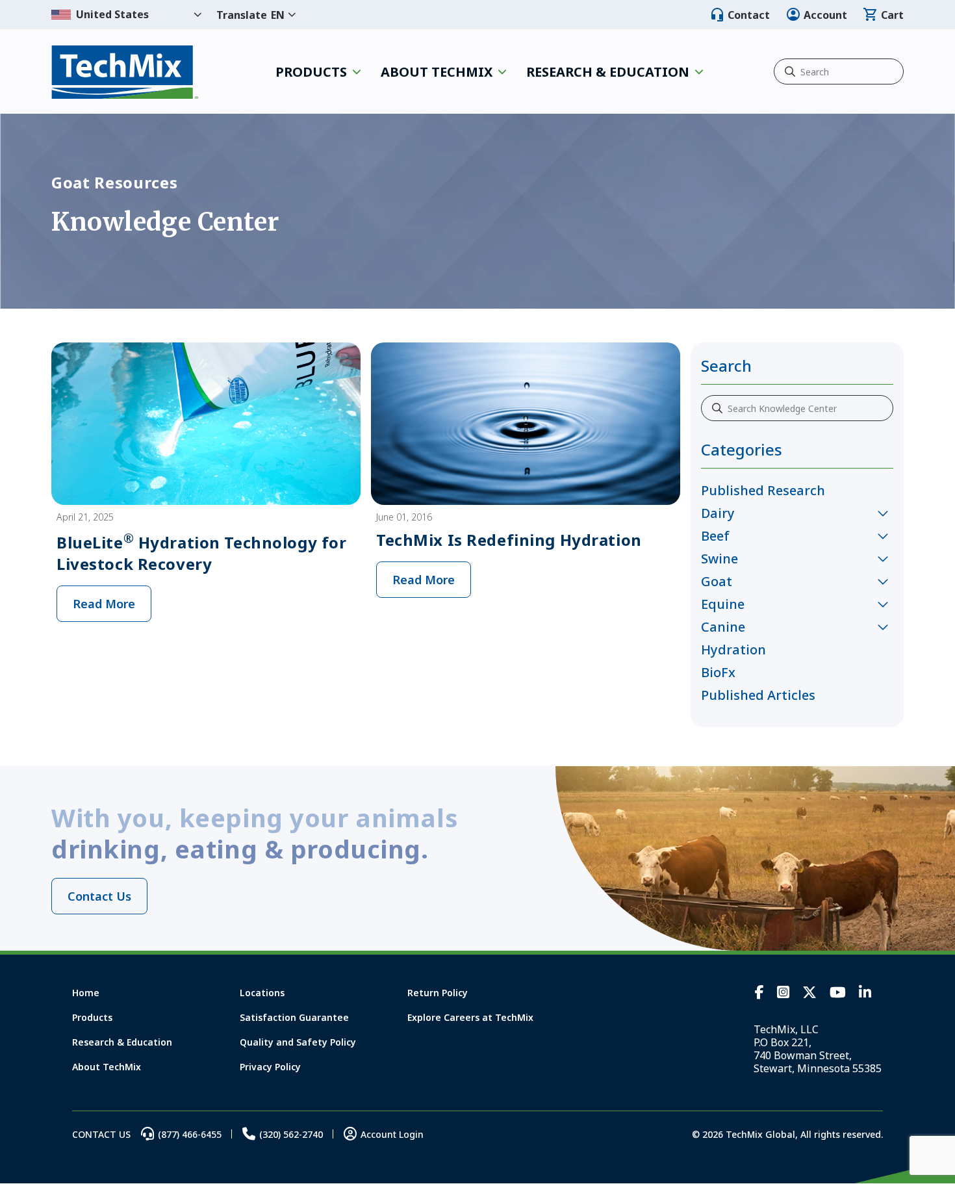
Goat (716, 581)
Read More (104, 603)
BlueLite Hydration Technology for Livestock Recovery (201, 553)
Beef (715, 536)
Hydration (733, 649)
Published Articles (758, 695)
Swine (719, 558)
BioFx (718, 672)
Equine (723, 604)
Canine (723, 627)
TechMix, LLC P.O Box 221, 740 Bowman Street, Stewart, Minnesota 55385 (818, 1049)
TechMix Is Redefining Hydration (509, 539)
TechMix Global (125, 72)
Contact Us (99, 896)
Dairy (718, 513)
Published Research (763, 490)
